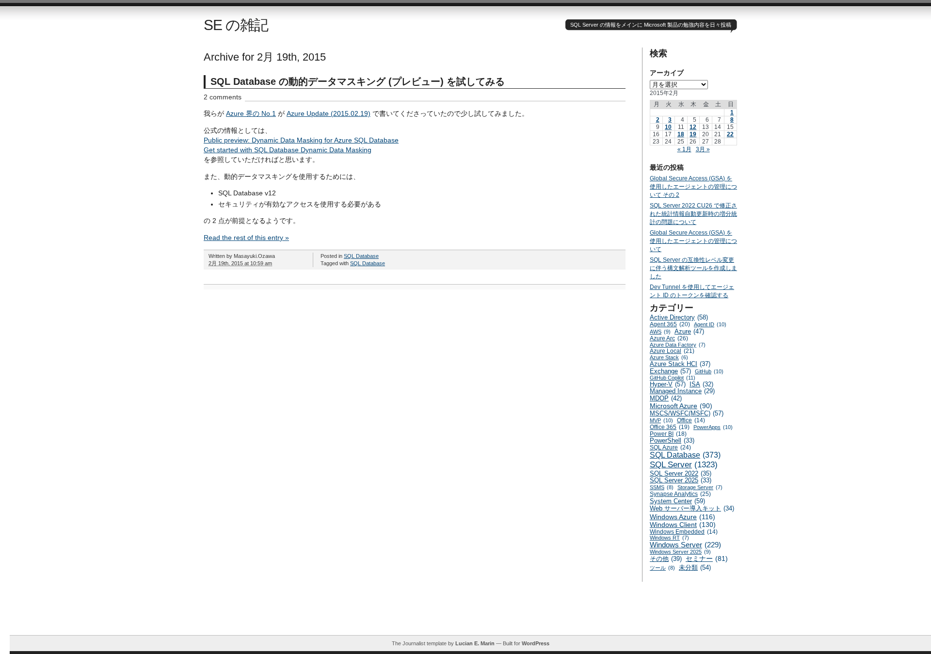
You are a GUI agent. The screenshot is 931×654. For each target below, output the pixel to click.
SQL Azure (670, 447)
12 (693, 127)
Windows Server (685, 545)
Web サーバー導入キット (692, 508)
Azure (689, 331)
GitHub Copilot (672, 378)
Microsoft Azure (681, 406)
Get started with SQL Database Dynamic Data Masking (287, 150)
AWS (660, 332)
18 (680, 134)
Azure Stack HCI (680, 363)
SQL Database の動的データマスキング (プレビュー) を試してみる (357, 81)
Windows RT (669, 538)
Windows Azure (682, 517)
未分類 (695, 567)
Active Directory (679, 317)
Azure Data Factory (678, 345)
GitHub (709, 371)
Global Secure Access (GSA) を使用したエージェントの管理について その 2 (693, 186)
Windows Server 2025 (680, 552)
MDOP (666, 398)
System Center (677, 501)
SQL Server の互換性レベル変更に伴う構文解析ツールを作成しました (693, 268)
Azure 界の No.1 (251, 113)
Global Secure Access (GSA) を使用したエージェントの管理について (693, 241)
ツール (662, 568)
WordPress (535, 643)
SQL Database (361, 256)
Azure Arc (669, 338)
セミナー (707, 558)
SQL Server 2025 (680, 480)
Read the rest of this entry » (246, 237)
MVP (661, 420)
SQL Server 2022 (680, 473)
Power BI (668, 434)
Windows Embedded (684, 531)
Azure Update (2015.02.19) (328, 113)
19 (693, 134)
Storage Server (699, 487)
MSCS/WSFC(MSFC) (686, 413)
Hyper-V (668, 384)
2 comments (222, 97)
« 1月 (684, 149)
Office (691, 420)
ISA (701, 384)
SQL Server (684, 464)
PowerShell (672, 440)
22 (730, 134)
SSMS (662, 487)
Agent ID (710, 324)
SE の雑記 (236, 25)
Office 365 (670, 427)
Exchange (670, 371)
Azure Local (672, 351)
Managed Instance (682, 391)
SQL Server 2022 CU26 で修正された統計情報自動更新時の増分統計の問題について (693, 213)
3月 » (703, 149)
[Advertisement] (470, 613)
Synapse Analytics (680, 494)
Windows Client (683, 524)
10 (668, 127)
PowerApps (713, 427)
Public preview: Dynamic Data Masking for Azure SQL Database (301, 140)
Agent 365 (670, 324)
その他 (666, 558)
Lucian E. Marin (475, 643)
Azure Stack (669, 357)
